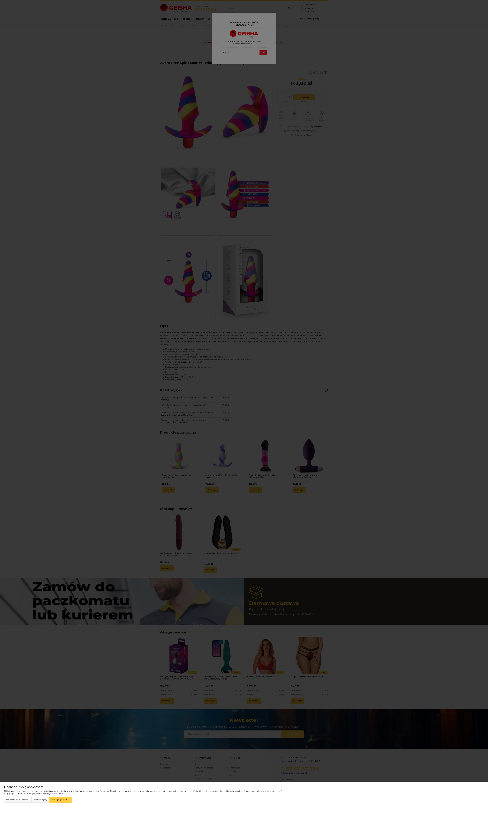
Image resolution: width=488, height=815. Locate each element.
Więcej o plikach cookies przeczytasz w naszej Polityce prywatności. (34, 793)
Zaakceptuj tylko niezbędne (17, 800)
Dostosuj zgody (40, 800)
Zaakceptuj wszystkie (60, 800)
